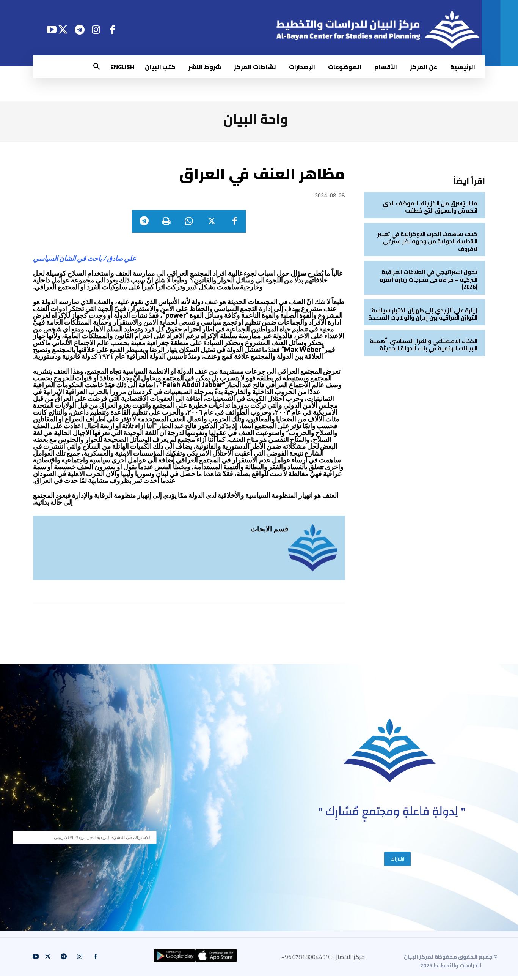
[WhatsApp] (188, 221)
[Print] (166, 221)
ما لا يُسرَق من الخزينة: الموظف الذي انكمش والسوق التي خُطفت (430, 207)
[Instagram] (96, 29)
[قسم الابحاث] (312, 547)
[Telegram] (79, 29)
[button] (96, 66)
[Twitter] (63, 29)
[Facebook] (112, 29)
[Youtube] (51, 29)
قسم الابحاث (269, 528)
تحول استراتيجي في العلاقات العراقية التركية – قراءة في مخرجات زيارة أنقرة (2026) (428, 279)
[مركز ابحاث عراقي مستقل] (389, 750)
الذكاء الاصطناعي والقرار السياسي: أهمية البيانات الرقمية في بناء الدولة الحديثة (423, 345)
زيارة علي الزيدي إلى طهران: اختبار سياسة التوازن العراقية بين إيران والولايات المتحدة (422, 314)
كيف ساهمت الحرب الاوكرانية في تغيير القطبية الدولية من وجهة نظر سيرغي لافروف (427, 241)
